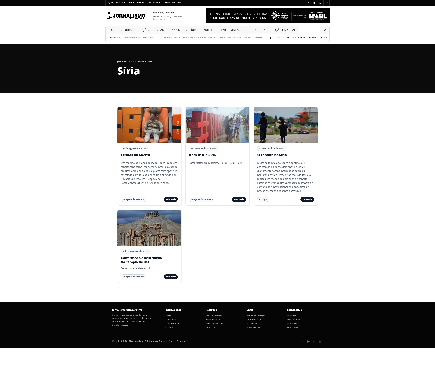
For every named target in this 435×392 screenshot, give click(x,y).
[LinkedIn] (320, 3)
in (314, 341)
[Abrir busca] (324, 30)
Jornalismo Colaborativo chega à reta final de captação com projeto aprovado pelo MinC (205, 38)
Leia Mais (171, 199)
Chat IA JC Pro (118, 3)
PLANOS (313, 38)
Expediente (170, 319)
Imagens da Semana (134, 199)
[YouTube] (314, 3)
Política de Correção (255, 315)
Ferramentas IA (213, 319)
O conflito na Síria (272, 155)
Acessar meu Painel (174, 3)
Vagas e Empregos (214, 315)
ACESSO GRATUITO (296, 38)
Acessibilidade (253, 327)
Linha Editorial (172, 323)
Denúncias (211, 327)
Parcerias (291, 315)
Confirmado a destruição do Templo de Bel (141, 260)
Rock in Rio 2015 (202, 155)
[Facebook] (308, 3)
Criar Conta (154, 3)
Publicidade (292, 327)
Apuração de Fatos (214, 323)
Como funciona (136, 3)
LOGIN (324, 38)
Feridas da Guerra (135, 155)
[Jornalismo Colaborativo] (126, 16)
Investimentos (293, 319)
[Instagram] (327, 3)
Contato (169, 327)
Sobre (168, 315)
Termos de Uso (253, 319)
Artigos (263, 199)
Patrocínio (292, 323)
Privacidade (251, 323)
